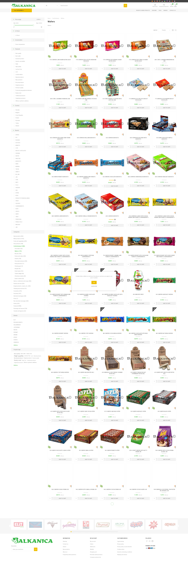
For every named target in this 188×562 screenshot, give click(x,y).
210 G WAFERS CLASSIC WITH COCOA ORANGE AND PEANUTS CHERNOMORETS (164, 216)
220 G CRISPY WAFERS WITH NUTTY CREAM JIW (138, 451)
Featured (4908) (17, 306)
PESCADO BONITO (18, 322)
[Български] (160, 1)
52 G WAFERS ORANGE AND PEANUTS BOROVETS (86, 177)
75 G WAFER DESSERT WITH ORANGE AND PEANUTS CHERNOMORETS (60, 295)
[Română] (155, 1)
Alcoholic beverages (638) (20, 296)
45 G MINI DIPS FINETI (138, 294)
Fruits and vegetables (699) (20, 241)
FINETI (17, 200)
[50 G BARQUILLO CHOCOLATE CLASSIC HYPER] (60, 436)
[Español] (152, 1)
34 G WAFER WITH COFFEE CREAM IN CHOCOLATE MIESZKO (164, 529)
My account (155, 6)
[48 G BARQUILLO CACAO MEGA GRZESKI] (112, 319)
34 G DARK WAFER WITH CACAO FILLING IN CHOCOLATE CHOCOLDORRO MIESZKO (138, 529)
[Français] (175, 1)
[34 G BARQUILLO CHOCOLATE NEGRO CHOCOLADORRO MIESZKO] (138, 514)
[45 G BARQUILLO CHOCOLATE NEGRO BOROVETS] (164, 123)
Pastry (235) (16, 303)
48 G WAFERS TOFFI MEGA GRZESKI (60, 372)
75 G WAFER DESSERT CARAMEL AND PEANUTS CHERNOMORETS (112, 256)
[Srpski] (162, 1)
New (76, 270)
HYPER (17, 193)
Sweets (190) (18, 258)
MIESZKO (18, 224)
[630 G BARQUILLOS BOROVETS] (112, 202)
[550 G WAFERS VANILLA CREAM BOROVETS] (86, 202)
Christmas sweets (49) (20, 276)
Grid (173, 30)
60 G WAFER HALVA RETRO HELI (86, 372)
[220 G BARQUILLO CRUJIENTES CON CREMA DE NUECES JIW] (138, 436)
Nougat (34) (17, 268)
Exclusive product (20, 58)
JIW (16, 227)
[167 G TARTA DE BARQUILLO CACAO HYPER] (86, 397)
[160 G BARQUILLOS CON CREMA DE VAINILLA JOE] (86, 475)
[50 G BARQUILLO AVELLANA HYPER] (138, 397)
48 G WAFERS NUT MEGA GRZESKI (164, 333)
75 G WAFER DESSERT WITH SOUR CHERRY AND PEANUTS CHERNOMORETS (164, 256)
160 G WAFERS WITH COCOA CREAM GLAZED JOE (164, 451)
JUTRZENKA (17, 327)
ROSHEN (18, 140)
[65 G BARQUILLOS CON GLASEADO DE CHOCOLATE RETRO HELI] (60, 397)
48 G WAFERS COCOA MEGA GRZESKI (112, 333)
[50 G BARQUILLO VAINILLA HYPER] (86, 436)
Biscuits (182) (18, 253)
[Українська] (165, 1)
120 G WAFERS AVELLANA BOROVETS (86, 137)
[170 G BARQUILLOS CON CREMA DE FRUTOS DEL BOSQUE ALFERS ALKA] (112, 45)
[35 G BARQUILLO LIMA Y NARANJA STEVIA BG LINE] (86, 84)
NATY (17, 182)
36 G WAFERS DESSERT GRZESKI (60, 333)
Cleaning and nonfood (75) (20, 288)
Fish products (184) (18, 243)
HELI (17, 190)
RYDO (17, 195)
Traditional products (20, 95)
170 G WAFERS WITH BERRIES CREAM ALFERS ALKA (112, 60)
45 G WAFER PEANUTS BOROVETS (60, 176)
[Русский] (167, 1)
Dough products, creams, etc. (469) (22, 286)
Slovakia (18, 110)
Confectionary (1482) (19, 246)
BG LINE (17, 174)
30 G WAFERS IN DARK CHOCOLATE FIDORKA (86, 295)
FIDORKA (18, 153)
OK (94, 282)
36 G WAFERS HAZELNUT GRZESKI (164, 294)
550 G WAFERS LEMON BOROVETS (60, 216)
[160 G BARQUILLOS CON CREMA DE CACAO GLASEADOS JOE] (164, 436)
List (175, 30)
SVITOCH (18, 142)
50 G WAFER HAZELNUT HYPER (138, 411)
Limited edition (19, 74)
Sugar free (24, 360)
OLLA (17, 185)
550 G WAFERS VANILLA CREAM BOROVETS (86, 216)
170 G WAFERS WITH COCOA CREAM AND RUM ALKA (86, 60)
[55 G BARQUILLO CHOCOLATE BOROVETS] (112, 162)
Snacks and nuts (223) (19, 283)
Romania (18, 120)
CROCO (17, 211)
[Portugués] (172, 1)
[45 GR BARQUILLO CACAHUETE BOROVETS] (60, 162)
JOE (16, 177)
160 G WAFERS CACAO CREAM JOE (60, 489)
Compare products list (163, 6)
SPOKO (17, 134)
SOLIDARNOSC (17, 324)
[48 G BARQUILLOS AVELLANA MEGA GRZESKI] (164, 319)
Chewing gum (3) (19, 266)
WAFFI (17, 214)
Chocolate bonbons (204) (21, 261)
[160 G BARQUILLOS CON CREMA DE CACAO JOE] (60, 475)
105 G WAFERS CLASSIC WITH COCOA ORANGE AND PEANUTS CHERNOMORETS (138, 216)
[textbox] (91, 5)
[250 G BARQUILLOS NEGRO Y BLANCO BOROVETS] (138, 123)
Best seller (18, 56)
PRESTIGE (18, 158)
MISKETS (18, 145)
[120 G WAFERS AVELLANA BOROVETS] (86, 123)
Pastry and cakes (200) (20, 256)
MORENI (17, 166)
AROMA (15, 334)
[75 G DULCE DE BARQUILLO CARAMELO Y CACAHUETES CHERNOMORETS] (112, 241)
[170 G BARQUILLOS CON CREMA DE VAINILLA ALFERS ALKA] (138, 45)
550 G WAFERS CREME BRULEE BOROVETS (138, 176)
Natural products (20, 77)
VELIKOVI (18, 203)
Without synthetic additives (22, 101)
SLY (16, 137)
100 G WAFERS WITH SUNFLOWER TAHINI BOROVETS (60, 138)
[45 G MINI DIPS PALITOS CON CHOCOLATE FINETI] (138, 280)
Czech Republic (19, 115)
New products (19, 79)
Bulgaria (17, 112)
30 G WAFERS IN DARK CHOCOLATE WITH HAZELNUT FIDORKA (112, 295)
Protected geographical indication (24, 90)
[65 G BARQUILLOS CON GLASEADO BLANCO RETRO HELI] (164, 358)
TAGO (17, 216)
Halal (17, 64)
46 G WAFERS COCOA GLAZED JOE (138, 489)
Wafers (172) (18, 251)
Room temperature (20, 44)
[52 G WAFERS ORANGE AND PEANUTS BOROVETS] (86, 162)
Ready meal (18, 93)
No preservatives (20, 82)
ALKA (17, 208)
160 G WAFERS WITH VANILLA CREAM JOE (86, 489)
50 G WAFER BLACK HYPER (164, 411)
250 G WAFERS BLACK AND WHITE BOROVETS (138, 138)
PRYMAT (16, 332)
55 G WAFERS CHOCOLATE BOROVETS (112, 176)
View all (16, 345)
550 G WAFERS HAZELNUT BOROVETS (164, 176)
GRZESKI (18, 187)
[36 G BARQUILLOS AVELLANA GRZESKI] (164, 280)
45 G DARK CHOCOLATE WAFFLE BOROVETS (164, 138)
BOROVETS (18, 161)
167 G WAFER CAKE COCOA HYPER (86, 411)
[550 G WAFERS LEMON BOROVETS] (60, 202)
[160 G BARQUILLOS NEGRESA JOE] (112, 475)
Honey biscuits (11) (19, 263)
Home (49, 18)
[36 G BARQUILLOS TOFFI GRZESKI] (86, 319)
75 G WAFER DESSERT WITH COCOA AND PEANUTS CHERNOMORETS (138, 256)
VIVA (17, 179)
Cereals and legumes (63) (20, 311)
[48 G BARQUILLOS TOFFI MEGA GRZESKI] (60, 358)
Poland (17, 118)
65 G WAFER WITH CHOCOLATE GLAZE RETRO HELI (60, 412)
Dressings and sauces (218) (20, 308)
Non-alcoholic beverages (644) (21, 301)
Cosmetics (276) (18, 291)
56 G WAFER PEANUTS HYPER (112, 450)
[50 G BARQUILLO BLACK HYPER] (164, 397)
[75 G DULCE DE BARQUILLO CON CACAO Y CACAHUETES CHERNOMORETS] (138, 241)
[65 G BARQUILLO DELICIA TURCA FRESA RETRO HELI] (138, 358)
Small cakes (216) (19, 271)
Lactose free (19, 69)
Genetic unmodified (20, 61)
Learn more (94, 286)
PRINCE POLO (19, 222)
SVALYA (15, 339)
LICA (17, 148)
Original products (20, 85)
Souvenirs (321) (17, 293)
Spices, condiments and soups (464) (22, 281)
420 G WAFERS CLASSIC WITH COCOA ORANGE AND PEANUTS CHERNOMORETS (60, 256)
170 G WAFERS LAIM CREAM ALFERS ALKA (60, 59)
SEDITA (17, 156)
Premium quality (19, 87)
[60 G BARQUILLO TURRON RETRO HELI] (86, 358)
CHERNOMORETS (20, 206)
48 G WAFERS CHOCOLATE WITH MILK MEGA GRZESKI (138, 334)
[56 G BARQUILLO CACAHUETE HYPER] (112, 436)
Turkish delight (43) (19, 273)
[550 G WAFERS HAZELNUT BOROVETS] (164, 162)
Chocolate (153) (18, 248)
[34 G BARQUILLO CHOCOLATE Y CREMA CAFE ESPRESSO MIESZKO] (164, 514)
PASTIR (15, 329)
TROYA (17, 169)
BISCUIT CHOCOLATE (21, 150)
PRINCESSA (18, 219)
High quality (18, 66)
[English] (170, 1)
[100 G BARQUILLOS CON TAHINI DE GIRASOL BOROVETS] (60, 123)
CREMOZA (16, 342)
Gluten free (29, 353)
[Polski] (157, 1)
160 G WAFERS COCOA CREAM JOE (112, 489)
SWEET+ (18, 171)
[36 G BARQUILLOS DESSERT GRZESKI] (60, 319)
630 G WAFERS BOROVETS (112, 216)
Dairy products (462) (18, 236)
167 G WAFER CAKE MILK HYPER (112, 411)
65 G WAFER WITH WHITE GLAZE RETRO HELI (164, 373)
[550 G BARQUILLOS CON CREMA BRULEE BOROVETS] (138, 162)
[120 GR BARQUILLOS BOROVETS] (112, 123)
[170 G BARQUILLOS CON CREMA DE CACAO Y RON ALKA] (86, 45)
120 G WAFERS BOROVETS (112, 137)
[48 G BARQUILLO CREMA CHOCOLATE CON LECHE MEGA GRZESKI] (138, 319)
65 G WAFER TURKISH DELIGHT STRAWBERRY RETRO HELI (138, 373)
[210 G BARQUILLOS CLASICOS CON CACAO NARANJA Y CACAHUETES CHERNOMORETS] (164, 202)
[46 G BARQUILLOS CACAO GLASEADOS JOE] (138, 475)
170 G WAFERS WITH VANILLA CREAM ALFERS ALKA (138, 60)
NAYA (17, 164)
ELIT (15, 319)
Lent (17, 72)
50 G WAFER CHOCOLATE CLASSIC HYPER (60, 450)
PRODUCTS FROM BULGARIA (23, 198)
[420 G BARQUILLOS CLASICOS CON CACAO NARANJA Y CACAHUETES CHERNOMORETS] (60, 241)
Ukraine (17, 125)
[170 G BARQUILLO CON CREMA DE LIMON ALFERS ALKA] (60, 45)
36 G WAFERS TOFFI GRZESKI (86, 333)
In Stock (18, 35)
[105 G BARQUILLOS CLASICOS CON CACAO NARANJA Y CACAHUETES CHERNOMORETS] (138, 202)
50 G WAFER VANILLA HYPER (86, 450)
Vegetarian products (20, 98)
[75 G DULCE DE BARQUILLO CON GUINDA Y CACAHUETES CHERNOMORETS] (164, 241)
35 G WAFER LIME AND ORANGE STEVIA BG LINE (86, 99)
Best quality (18, 53)
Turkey (17, 123)
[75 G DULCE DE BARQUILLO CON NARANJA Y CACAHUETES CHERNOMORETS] (60, 280)
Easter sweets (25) (19, 278)
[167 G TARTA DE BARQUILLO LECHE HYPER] (112, 397)
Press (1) (16, 298)
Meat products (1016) (19, 238)
